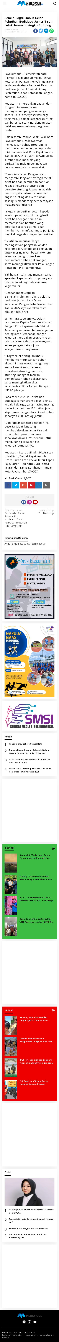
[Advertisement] (29, 810)
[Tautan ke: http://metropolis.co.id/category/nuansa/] (53, 1010)
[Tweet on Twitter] (15, 485)
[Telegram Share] (46, 31)
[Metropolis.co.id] (30, 3)
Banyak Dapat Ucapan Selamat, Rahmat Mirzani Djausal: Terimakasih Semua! (29, 751)
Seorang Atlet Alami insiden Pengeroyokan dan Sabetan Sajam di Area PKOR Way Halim (35, 1019)
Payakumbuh (10, 32)
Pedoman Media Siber (12, 1335)
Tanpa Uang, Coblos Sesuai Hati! (25, 744)
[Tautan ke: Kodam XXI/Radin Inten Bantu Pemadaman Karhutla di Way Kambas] (11, 862)
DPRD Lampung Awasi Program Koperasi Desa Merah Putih (29, 761)
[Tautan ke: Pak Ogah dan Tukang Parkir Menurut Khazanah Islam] (11, 1088)
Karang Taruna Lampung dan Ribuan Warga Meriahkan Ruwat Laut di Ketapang (36, 878)
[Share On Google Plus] (23, 485)
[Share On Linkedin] (38, 485)
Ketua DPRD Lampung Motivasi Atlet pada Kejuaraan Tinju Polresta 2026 (30, 770)
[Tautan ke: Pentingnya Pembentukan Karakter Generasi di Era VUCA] (29, 1192)
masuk (21, 543)
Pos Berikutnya (46, 512)
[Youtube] (35, 502)
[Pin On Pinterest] (31, 485)
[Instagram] (29, 502)
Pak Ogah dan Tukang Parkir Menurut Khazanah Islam (34, 1082)
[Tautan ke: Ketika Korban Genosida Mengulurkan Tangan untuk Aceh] (11, 1046)
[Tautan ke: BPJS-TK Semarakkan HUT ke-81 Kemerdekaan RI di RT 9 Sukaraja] (11, 905)
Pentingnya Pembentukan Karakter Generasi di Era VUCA (31, 1211)
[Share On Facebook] (8, 485)
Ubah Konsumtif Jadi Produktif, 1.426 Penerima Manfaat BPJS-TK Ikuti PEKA (36, 921)
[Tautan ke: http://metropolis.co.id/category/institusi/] (53, 848)
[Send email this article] (46, 485)
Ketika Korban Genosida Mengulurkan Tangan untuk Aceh (36, 1040)
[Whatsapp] (51, 31)
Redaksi (6, 1337)
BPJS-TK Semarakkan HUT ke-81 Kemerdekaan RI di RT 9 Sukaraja (36, 899)
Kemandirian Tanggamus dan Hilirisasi (28, 1228)
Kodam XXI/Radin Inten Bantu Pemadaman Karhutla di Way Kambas (35, 857)
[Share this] (35, 31)
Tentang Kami (45, 1335)
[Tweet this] (41, 31)
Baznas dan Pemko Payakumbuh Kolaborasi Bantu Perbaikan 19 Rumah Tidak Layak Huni (16, 518)
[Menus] (4, 3)
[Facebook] (23, 502)
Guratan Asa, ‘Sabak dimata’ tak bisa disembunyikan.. (28, 1236)
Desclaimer (31, 1335)
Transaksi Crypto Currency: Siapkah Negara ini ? (31, 1220)
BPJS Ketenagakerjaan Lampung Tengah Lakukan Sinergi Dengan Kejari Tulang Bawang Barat (36, 1062)
